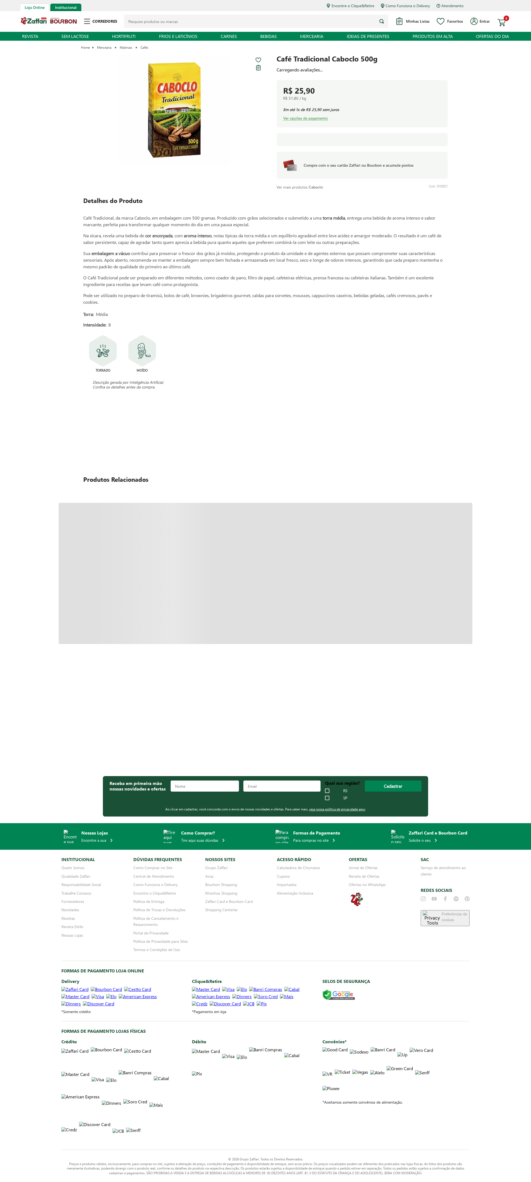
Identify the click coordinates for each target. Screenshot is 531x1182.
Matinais (126, 47)
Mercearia (104, 47)
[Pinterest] (467, 898)
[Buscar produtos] (381, 21)
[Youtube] (434, 898)
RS (345, 791)
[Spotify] (456, 898)
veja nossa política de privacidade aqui (337, 809)
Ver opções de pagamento (305, 118)
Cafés (144, 47)
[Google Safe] (338, 995)
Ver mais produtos (300, 187)
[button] (174, 110)
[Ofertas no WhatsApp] (357, 905)
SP (345, 798)
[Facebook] (445, 898)
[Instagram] (423, 898)
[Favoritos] (258, 60)
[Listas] (258, 67)
